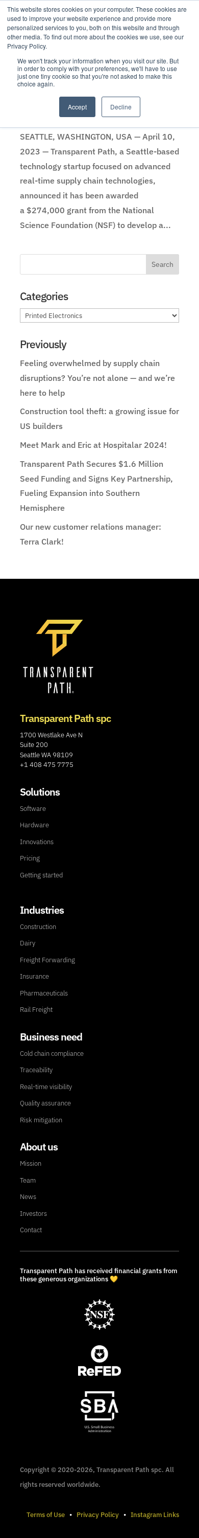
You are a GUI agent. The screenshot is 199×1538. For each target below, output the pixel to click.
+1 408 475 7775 (46, 764)
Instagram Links (155, 1514)
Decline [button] (121, 106)
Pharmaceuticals (44, 993)
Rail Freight (36, 1009)
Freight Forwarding (47, 960)
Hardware (34, 825)
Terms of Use (46, 1514)
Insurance (34, 976)
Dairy (27, 943)
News (28, 1196)
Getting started (41, 875)
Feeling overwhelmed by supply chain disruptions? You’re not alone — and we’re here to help (97, 378)
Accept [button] (77, 106)
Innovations (37, 842)
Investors (33, 1213)
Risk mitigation (41, 1120)
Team (28, 1180)
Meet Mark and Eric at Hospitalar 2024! (93, 445)
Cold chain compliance (52, 1053)
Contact (31, 1230)
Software (33, 808)
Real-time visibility (46, 1086)
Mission (30, 1163)
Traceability (36, 1070)
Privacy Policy (98, 1514)
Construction (38, 926)
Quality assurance (45, 1103)
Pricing (30, 858)
